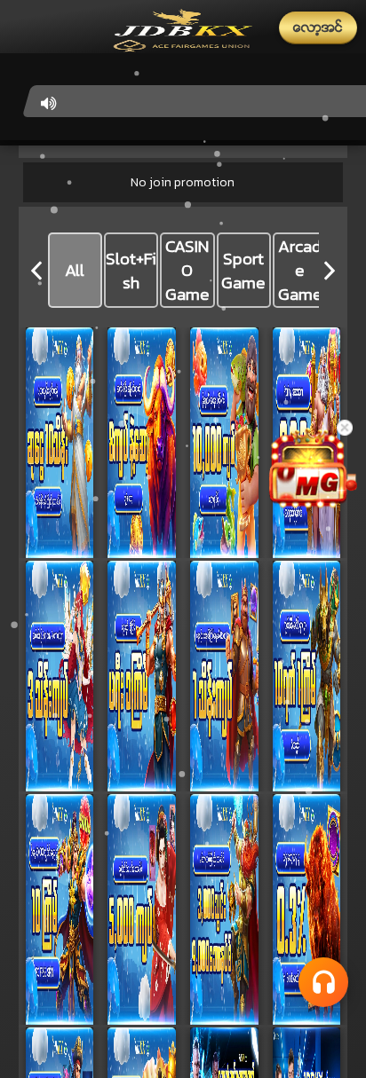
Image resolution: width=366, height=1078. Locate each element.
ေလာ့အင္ (318, 27)
